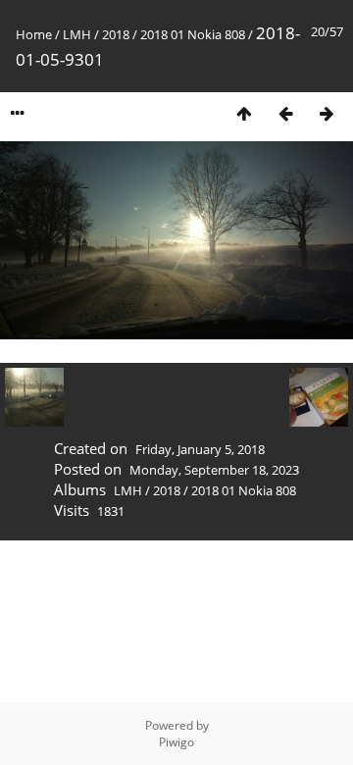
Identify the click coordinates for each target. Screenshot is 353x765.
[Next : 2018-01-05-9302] (326, 113)
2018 (115, 34)
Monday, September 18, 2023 (214, 470)
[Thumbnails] (244, 113)
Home (34, 34)
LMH (77, 34)
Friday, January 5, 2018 (200, 449)
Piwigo (176, 742)
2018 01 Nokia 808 (192, 34)
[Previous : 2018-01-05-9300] (285, 113)
